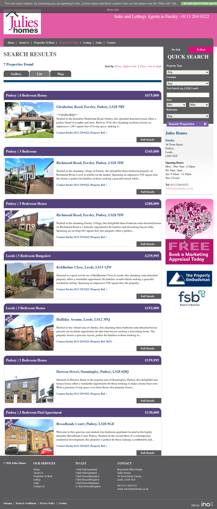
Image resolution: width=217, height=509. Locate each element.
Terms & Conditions (26, 503)
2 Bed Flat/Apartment (86, 472)
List (39, 73)
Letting (87, 42)
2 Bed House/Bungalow (87, 476)
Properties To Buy (69, 42)
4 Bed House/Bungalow (87, 482)
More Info (113, 9)
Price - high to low (125, 66)
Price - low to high (150, 66)
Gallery (16, 73)
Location (171, 77)
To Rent (201, 49)
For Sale (176, 49)
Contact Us (39, 486)
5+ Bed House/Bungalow (88, 486)
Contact (111, 42)
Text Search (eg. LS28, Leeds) (183, 88)
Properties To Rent (44, 42)
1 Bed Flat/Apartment (86, 469)
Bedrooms (172, 109)
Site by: (195, 505)
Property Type (174, 65)
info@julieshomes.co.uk (179, 188)
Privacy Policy (47, 503)
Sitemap (8, 503)
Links (99, 42)
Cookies (63, 503)
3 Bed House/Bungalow (87, 479)
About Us (24, 42)
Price (169, 100)
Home (11, 42)
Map (60, 73)
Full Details (147, 139)
